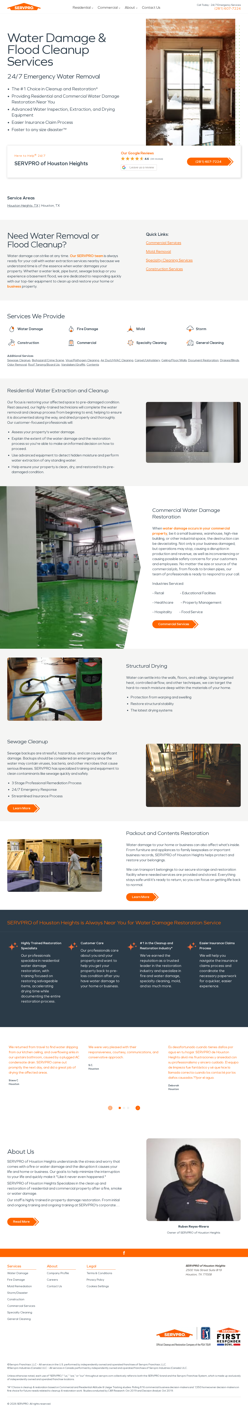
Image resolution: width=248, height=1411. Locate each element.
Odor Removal (17, 364)
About (130, 7)
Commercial (108, 7)
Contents (93, 364)
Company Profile (58, 1273)
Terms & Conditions (99, 1273)
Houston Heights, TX (22, 206)
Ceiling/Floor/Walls (174, 360)
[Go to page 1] (120, 1108)
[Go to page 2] (124, 1108)
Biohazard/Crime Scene (48, 360)
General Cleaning (19, 1319)
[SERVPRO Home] (24, 6)
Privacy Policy (95, 1279)
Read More (21, 1222)
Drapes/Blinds (229, 360)
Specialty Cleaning (19, 1312)
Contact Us (151, 7)
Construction (15, 1299)
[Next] (138, 1108)
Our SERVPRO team (86, 256)
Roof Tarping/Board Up (44, 364)
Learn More (21, 808)
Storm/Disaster (17, 1292)
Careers (52, 1279)
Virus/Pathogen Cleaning (82, 360)
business (14, 286)
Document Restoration (203, 360)
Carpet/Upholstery (147, 360)
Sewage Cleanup (19, 360)
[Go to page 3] (128, 1108)
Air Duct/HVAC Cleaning (117, 360)
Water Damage (17, 1273)
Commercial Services (163, 242)
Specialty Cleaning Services (169, 260)
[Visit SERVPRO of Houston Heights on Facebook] (124, 1253)
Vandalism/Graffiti (73, 364)
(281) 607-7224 (227, 9)
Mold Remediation (19, 1286)
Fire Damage (16, 1279)
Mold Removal (158, 251)
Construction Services (164, 268)
